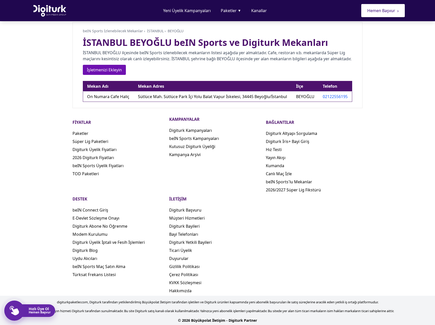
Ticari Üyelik (180, 250)
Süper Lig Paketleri (90, 141)
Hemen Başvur (383, 11)
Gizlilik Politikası (184, 266)
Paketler (231, 10)
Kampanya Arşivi (185, 154)
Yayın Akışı (275, 157)
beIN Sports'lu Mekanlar (289, 182)
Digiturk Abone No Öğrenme (99, 226)
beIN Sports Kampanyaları (194, 138)
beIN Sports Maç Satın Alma (98, 266)
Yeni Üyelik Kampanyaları (187, 10)
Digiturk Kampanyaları (190, 130)
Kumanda (275, 165)
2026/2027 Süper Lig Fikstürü (293, 190)
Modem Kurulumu (89, 234)
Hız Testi (274, 149)
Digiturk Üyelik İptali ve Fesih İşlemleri (108, 242)
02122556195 (335, 96)
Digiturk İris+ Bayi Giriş (287, 141)
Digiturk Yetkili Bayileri (190, 242)
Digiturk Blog (85, 250)
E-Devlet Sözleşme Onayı (95, 218)
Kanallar (259, 10)
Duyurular (179, 258)
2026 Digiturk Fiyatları (93, 157)
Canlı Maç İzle (279, 173)
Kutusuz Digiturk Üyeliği (192, 146)
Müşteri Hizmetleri (187, 218)
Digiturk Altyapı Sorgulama (291, 133)
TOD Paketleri (85, 173)
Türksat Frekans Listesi (94, 274)
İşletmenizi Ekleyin (104, 70)
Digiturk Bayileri (184, 226)
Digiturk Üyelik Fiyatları (94, 149)
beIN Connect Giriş (90, 210)
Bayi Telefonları (183, 234)
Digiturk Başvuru (185, 210)
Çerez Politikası (183, 274)
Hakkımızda (180, 290)
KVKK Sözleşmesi (185, 282)
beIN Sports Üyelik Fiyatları (98, 165)
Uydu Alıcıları (84, 258)
